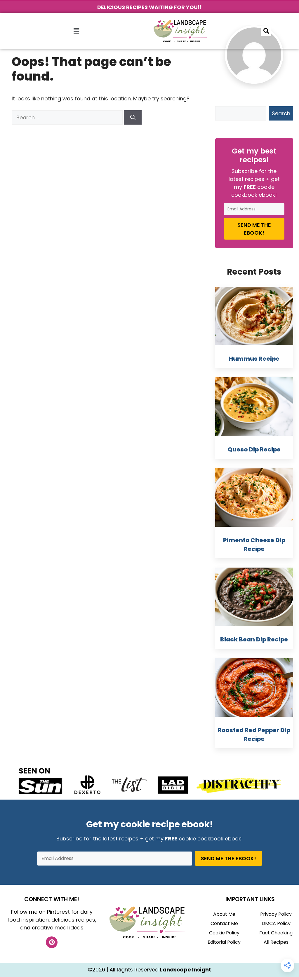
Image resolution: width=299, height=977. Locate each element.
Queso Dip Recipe (254, 449)
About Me (224, 914)
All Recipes (276, 942)
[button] (76, 30)
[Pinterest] (52, 942)
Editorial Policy (224, 942)
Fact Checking (276, 932)
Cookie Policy (224, 932)
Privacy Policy (276, 914)
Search (281, 113)
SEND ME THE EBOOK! (254, 228)
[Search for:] (68, 117)
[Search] (133, 117)
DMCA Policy (276, 923)
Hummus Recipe (254, 359)
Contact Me (224, 923)
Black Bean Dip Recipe (254, 639)
